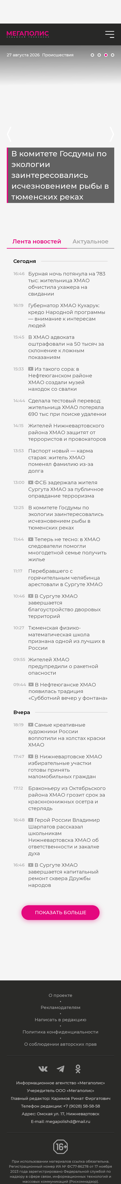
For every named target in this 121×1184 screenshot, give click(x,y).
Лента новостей (36, 241)
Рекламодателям (61, 1007)
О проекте (60, 995)
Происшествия (58, 54)
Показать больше (60, 912)
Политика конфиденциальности (60, 1032)
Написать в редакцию (60, 1019)
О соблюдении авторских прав (60, 1044)
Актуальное (90, 241)
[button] (92, 55)
